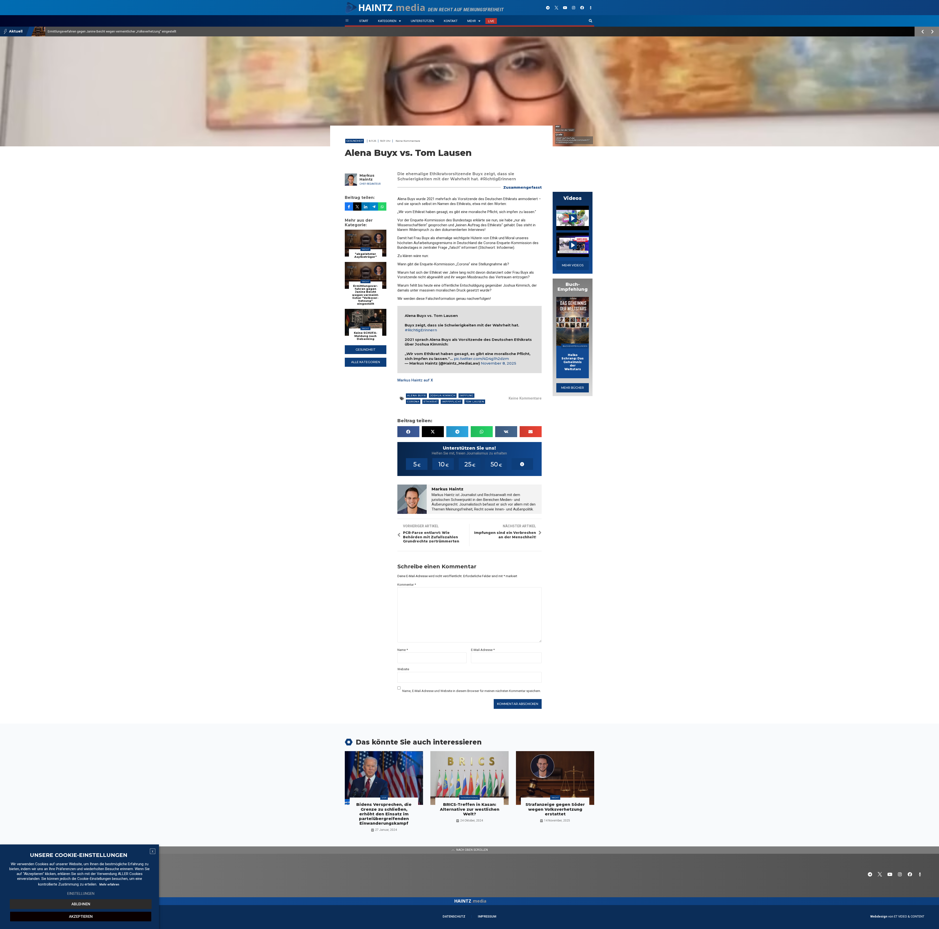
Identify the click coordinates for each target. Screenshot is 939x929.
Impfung (466, 395)
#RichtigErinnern (421, 330)
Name (402, 650)
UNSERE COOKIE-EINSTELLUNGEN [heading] (78, 855)
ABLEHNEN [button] (80, 904)
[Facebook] (582, 7)
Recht (365, 249)
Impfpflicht (451, 401)
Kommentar (406, 584)
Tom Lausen (475, 401)
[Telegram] (547, 7)
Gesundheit (355, 140)
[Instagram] (573, 7)
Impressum (487, 916)
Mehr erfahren (109, 884)
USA (384, 797)
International (469, 797)
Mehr (471, 21)
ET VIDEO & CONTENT (909, 916)
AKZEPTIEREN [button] (81, 916)
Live (491, 21)
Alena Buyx (416, 395)
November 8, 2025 (498, 363)
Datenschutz (454, 916)
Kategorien (387, 21)
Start (363, 21)
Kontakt (451, 21)
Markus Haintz (366, 177)
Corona (413, 401)
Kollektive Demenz (60, 31)
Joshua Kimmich (443, 395)
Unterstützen (422, 21)
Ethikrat (431, 401)
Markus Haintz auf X (415, 380)
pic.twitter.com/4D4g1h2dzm (481, 358)
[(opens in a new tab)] (572, 321)
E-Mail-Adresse (483, 650)
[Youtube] (565, 7)
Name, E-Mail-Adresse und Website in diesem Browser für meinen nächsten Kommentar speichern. (471, 691)
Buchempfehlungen (575, 346)
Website (403, 669)
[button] (590, 21)
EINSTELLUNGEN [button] (80, 893)
